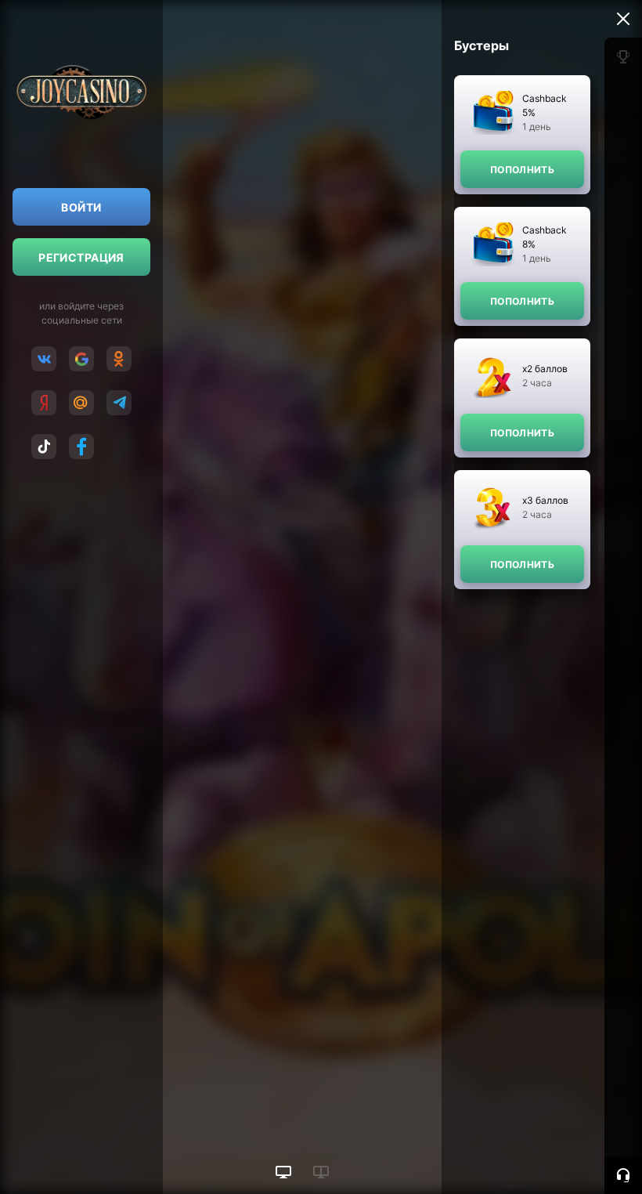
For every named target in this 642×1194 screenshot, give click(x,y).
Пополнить (522, 169)
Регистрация (81, 257)
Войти (81, 207)
